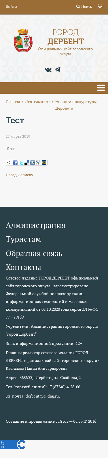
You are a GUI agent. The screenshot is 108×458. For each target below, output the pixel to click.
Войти (11, 6)
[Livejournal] (38, 162)
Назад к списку (19, 175)
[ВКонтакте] (32, 162)
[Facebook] (15, 162)
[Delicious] (26, 162)
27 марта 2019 (18, 136)
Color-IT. (80, 421)
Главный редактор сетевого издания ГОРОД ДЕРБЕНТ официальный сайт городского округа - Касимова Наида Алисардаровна (52, 360)
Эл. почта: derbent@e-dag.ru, (33, 396)
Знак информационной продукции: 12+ (44, 343)
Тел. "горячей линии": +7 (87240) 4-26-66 (43, 386)
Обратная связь (34, 253)
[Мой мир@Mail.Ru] (44, 162)
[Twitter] (21, 162)
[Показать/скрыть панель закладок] (9, 162)
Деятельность (37, 102)
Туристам (23, 239)
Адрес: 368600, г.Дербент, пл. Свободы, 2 (43, 377)
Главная (13, 102)
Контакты (23, 267)
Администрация (35, 225)
